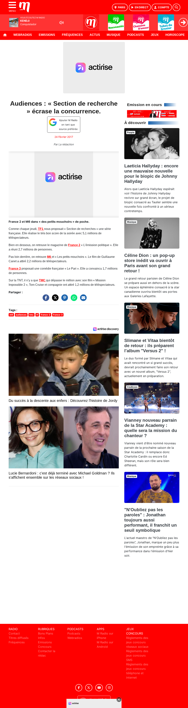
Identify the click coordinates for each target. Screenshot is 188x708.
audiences (21, 314)
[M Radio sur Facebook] (78, 687)
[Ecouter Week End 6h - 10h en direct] (152, 113)
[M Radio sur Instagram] (109, 687)
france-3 (58, 314)
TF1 (41, 228)
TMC (42, 280)
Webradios (22, 34)
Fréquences (72, 34)
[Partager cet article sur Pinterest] (63, 299)
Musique (113, 34)
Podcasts (135, 34)
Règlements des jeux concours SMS (137, 655)
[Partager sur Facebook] (45, 299)
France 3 (15, 268)
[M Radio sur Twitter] (88, 687)
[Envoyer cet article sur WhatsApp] (73, 299)
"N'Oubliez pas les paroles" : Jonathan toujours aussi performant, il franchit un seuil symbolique (150, 520)
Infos (41, 638)
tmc (31, 314)
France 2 (74, 245)
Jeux (155, 34)
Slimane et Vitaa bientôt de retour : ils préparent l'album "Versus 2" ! (149, 345)
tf (37, 314)
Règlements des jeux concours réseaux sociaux (137, 642)
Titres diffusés (18, 638)
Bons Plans (45, 633)
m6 (11, 314)
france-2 (45, 314)
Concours (44, 646)
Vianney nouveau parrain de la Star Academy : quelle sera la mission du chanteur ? (150, 428)
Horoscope (175, 34)
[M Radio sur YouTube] (99, 687)
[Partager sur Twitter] (54, 299)
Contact (14, 633)
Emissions (47, 34)
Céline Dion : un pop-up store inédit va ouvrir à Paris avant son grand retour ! (149, 263)
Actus (95, 34)
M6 (49, 256)
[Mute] (61, 22)
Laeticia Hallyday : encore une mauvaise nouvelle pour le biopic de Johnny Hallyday (151, 173)
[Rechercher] (176, 7)
